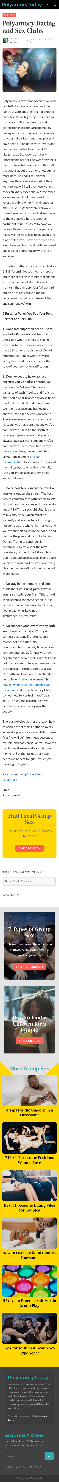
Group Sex (9, 15)
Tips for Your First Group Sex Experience (29, 1350)
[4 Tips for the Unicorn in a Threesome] (29, 1103)
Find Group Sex (29, 848)
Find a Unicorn (29, 1040)
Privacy (35, 1466)
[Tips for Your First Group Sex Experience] (29, 1341)
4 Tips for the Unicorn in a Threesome (29, 1112)
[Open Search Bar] (48, 4)
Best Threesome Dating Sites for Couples (29, 1208)
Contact (22, 1466)
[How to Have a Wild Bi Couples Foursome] (29, 1246)
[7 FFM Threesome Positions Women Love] (29, 1151)
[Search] (49, 1456)
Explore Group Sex (29, 966)
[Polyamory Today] (22, 4)
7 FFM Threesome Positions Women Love (29, 1160)
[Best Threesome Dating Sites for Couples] (29, 1199)
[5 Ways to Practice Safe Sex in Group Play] (29, 1294)
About (9, 1466)
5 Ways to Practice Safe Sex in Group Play (29, 1303)
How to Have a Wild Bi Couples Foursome (29, 1255)
